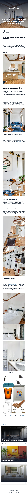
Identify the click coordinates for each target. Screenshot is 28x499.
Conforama (18, 415)
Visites (14, 16)
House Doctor (10, 415)
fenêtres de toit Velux (20, 141)
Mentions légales (12, 490)
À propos (17, 490)
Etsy (10, 416)
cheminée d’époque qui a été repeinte (14, 284)
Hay (21, 416)
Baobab (23, 415)
